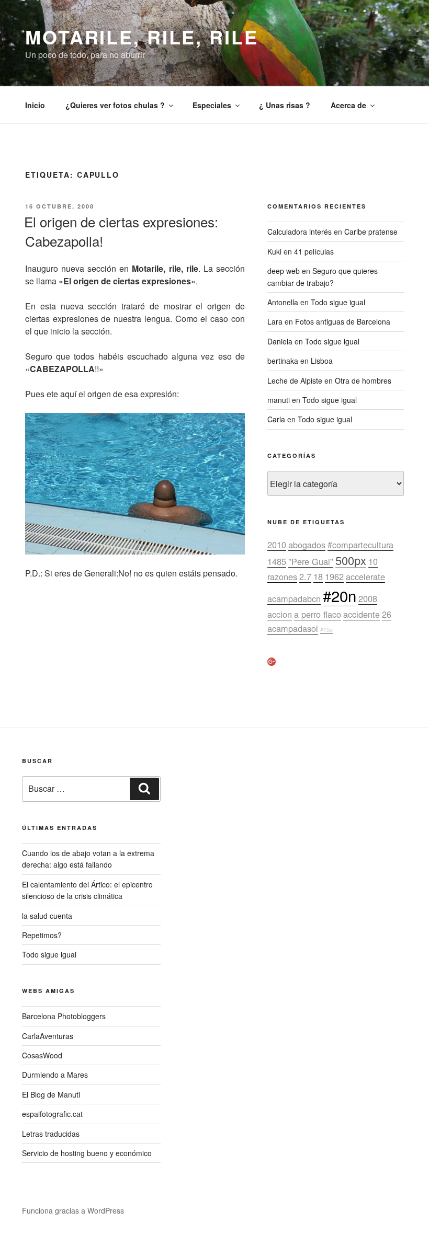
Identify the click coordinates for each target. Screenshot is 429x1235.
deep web (283, 271)
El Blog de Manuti (51, 1094)
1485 (276, 561)
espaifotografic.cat (52, 1114)
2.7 (305, 576)
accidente (361, 614)
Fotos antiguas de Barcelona (342, 321)
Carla (276, 419)
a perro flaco (317, 614)
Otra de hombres (363, 380)
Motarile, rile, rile (141, 36)
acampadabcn (294, 598)
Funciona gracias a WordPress (73, 1210)
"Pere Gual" (310, 561)
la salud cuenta (47, 915)
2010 (276, 544)
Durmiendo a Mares (55, 1074)
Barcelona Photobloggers (64, 1016)
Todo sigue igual (338, 302)
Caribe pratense (371, 231)
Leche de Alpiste (294, 380)
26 (386, 614)
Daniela (279, 341)
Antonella (282, 302)
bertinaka (282, 360)
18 (318, 576)
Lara (275, 321)
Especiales (212, 105)
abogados (306, 544)
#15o (326, 629)
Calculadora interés (299, 231)
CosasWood (42, 1055)
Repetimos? (42, 935)
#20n (339, 595)
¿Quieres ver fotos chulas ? (115, 105)
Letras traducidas (51, 1133)
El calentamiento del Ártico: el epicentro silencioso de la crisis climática (87, 890)
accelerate (365, 576)
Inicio (35, 105)
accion (279, 614)
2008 (367, 598)
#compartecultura (360, 544)
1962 (334, 576)
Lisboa (322, 360)
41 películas (314, 251)
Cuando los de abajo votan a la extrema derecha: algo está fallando (88, 859)
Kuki (274, 251)
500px (350, 560)
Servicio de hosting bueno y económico (87, 1153)
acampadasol (292, 628)
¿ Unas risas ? (284, 105)
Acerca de (348, 105)
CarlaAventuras (47, 1036)
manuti (278, 400)
